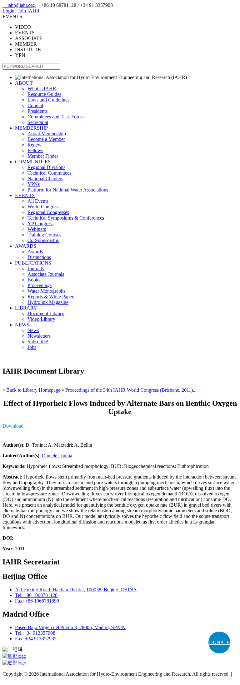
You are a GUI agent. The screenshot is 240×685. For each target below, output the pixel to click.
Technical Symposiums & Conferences (66, 218)
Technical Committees (49, 173)
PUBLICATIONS (33, 263)
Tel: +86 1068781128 (36, 595)
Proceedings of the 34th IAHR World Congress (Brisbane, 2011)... (131, 390)
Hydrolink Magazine (48, 302)
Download (12, 426)
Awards (35, 251)
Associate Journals (46, 274)
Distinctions (39, 257)
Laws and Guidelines (48, 99)
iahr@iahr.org (19, 5)
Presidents (38, 111)
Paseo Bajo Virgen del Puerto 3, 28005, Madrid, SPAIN (70, 627)
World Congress (43, 206)
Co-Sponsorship (43, 240)
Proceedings (40, 285)
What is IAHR (42, 88)
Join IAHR (29, 10)
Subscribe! (38, 341)
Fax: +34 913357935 (36, 638)
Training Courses (44, 234)
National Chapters (45, 178)
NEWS (22, 324)
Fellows (35, 150)
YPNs (34, 184)
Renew (35, 144)
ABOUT (24, 83)
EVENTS (25, 195)
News (33, 330)
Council (35, 105)
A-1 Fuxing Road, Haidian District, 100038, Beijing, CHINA (76, 589)
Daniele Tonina (57, 455)
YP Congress (40, 223)
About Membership (47, 133)
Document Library (46, 313)
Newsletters (39, 336)
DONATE (219, 642)
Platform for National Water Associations (68, 189)
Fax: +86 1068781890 (37, 600)
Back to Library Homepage (33, 390)
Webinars (37, 229)
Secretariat (38, 122)
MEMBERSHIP (31, 128)
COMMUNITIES (33, 161)
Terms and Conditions (24, 679)
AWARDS (25, 246)
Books (34, 279)
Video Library (41, 319)
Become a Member (46, 139)
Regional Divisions (46, 167)
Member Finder (43, 156)
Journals (36, 268)
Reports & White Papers (51, 296)
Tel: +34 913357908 (35, 633)
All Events (38, 201)
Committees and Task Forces (56, 116)
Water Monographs (46, 291)
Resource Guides (44, 94)
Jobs (32, 347)
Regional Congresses (48, 212)
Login (8, 10)
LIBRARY (26, 307)
